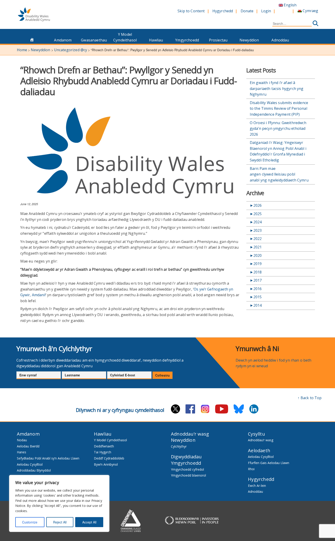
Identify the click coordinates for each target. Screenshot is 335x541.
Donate (247, 10)
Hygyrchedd (222, 10)
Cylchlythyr (179, 446)
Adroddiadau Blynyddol (34, 470)
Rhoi (251, 469)
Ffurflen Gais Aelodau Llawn (268, 463)
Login (266, 10)
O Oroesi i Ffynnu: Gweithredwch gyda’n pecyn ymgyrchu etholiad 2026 (278, 128)
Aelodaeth (259, 450)
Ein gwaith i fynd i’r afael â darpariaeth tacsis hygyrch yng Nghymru (277, 88)
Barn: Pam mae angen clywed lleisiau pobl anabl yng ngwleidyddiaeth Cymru (280, 174)
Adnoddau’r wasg (190, 434)
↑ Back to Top (310, 397)
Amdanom (63, 40)
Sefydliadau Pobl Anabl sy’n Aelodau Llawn (48, 458)
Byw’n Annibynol (106, 464)
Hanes (21, 452)
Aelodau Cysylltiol (30, 464)
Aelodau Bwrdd (28, 446)
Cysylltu (256, 434)
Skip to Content (191, 10)
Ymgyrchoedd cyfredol (187, 469)
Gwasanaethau (94, 40)
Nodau (22, 440)
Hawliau (156, 40)
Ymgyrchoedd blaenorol (188, 475)
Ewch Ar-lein (257, 485)
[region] (59, 503)
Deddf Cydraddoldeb (109, 458)
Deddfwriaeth (104, 446)
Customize (29, 522)
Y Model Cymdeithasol (125, 37)
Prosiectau (218, 40)
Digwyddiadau (186, 457)
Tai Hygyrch (102, 452)
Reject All (60, 522)
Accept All (89, 522)
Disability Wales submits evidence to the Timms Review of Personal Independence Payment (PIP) (279, 108)
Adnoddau (280, 40)
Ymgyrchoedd (187, 40)
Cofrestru (162, 375)
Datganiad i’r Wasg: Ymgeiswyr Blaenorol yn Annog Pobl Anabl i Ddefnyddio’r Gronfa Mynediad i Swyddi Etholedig (278, 151)
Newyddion (249, 40)
